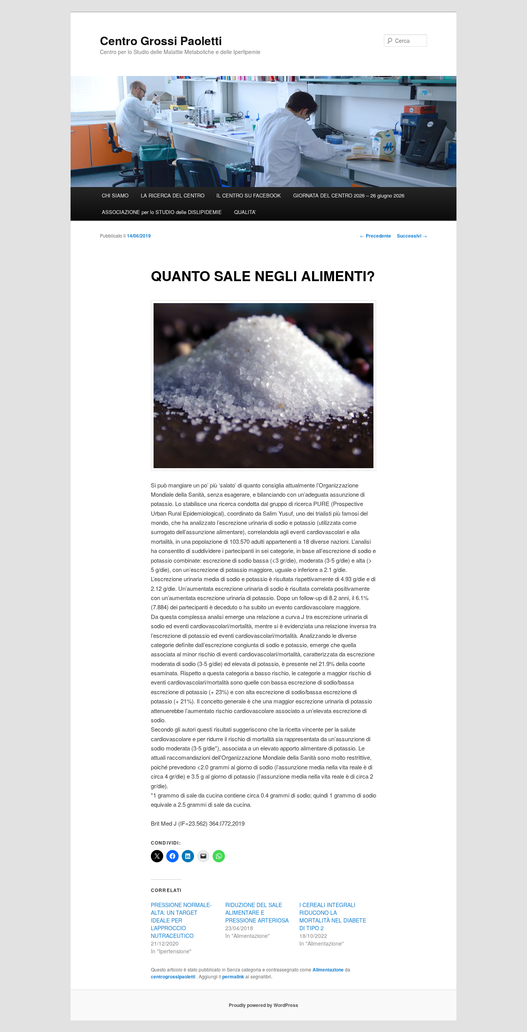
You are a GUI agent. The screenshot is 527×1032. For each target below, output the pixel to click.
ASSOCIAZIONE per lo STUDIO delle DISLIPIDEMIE (162, 212)
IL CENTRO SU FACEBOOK (248, 195)
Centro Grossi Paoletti (161, 40)
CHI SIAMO (115, 195)
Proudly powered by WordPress (263, 1005)
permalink (233, 976)
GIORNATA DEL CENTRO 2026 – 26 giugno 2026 (348, 195)
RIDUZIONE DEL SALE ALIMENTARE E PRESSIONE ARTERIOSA (257, 912)
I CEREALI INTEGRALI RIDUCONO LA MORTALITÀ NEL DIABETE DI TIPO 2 (332, 916)
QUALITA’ (245, 212)
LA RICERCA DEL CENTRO (172, 195)
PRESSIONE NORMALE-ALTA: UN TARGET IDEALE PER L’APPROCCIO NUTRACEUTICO (181, 920)
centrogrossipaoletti (173, 976)
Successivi (412, 235)
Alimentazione (328, 969)
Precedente (375, 235)
